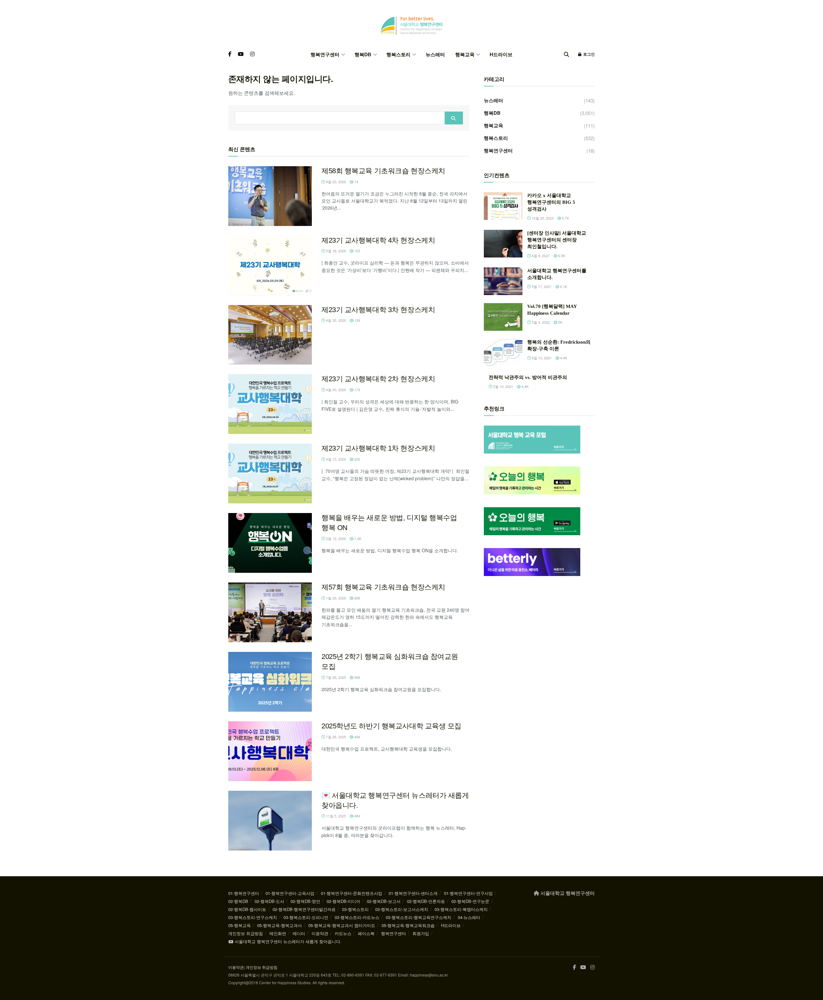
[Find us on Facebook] (229, 54)
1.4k (357, 538)
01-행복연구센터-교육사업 (290, 893)
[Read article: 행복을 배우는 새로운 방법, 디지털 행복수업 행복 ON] (270, 543)
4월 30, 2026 (335, 320)
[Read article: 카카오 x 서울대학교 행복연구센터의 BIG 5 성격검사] (503, 206)
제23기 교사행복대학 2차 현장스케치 (378, 379)
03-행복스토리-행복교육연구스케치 (418, 917)
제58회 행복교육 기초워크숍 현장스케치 (383, 171)
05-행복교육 (239, 925)
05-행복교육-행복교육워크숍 (408, 925)
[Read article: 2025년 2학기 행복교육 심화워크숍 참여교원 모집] (270, 682)
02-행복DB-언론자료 (426, 901)
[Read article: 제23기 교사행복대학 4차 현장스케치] (270, 265)
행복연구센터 (325, 54)
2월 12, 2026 (335, 538)
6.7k (565, 218)
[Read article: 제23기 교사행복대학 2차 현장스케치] (270, 404)
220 (356, 459)
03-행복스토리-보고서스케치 (401, 909)
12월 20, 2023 (542, 218)
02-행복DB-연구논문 (470, 901)
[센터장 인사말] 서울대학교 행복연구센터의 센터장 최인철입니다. (556, 239)
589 (356, 677)
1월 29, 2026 (335, 597)
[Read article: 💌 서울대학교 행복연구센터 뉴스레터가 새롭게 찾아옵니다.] (270, 821)
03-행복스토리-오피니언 (306, 917)
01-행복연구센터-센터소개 (413, 893)
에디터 (299, 933)
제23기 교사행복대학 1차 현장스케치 (378, 448)
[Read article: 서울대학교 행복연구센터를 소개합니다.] (503, 281)
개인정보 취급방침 (245, 933)
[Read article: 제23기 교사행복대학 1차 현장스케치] (270, 473)
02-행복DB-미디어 (343, 901)
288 (356, 597)
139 (356, 320)
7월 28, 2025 (335, 677)
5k (559, 322)
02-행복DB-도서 (269, 901)
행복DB (363, 54)
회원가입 (420, 933)
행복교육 (465, 54)
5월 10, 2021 (541, 357)
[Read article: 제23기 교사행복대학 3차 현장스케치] (270, 335)
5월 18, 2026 (335, 250)
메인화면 (277, 933)
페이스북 (366, 933)
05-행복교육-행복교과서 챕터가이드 (341, 925)
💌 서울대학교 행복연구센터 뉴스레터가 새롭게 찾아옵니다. (284, 941)
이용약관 (320, 933)
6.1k (563, 286)
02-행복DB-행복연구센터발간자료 (304, 909)
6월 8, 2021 (540, 255)
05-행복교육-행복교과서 (279, 925)
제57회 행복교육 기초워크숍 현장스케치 (383, 587)
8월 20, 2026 (335, 181)
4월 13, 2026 (335, 459)
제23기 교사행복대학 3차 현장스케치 (378, 310)
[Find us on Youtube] (241, 54)
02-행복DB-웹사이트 (247, 909)
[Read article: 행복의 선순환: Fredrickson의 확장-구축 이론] (503, 352)
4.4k (563, 357)
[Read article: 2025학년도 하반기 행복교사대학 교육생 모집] (270, 751)
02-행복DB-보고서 (384, 901)
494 (356, 736)
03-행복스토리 (355, 909)
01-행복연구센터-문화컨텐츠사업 (351, 893)
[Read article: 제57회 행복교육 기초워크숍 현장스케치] (270, 612)
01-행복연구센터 (243, 893)
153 (356, 250)
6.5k (561, 255)
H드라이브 (501, 54)
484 (356, 815)
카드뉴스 (343, 933)
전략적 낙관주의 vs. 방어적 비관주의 (528, 377)
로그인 (588, 54)
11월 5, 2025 (335, 815)
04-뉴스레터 (469, 917)
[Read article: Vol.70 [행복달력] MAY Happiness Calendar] (503, 317)
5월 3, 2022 (540, 322)
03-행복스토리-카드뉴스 (357, 917)
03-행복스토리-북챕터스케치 (461, 909)
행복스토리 (398, 54)
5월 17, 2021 (541, 286)
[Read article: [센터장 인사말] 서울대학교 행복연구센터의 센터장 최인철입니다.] (503, 243)
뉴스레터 (435, 54)
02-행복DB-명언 (305, 901)
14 (355, 181)
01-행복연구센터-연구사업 (468, 893)
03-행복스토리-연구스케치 (252, 917)
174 (356, 389)
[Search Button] (566, 54)
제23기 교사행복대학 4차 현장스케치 (378, 240)
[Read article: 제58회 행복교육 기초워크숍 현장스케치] (270, 196)
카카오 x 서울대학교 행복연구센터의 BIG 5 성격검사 (551, 202)
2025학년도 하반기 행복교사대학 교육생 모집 (391, 726)
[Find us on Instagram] (252, 54)
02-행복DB (238, 901)
